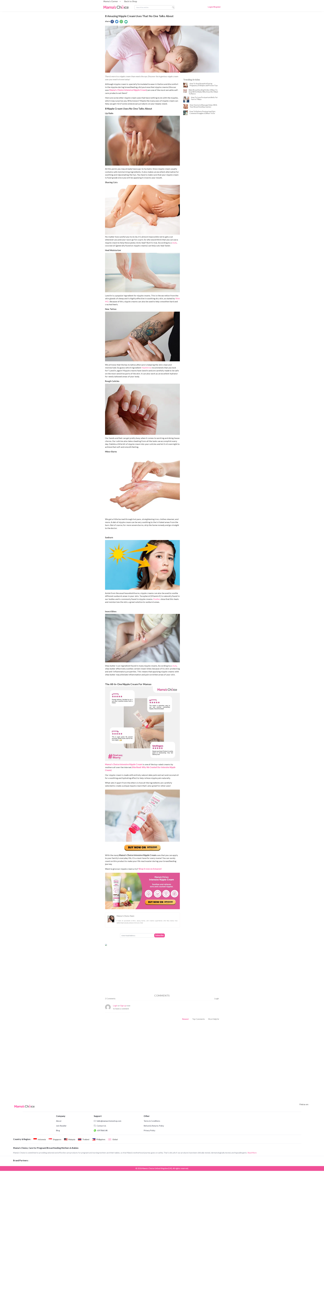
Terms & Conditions (152, 1121)
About (58, 1121)
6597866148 (102, 1130)
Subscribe (159, 935)
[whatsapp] (121, 22)
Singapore (57, 1139)
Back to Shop (130, 1)
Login (216, 998)
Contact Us (101, 1126)
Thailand (85, 1139)
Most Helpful (213, 1019)
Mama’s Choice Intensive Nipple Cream (123, 764)
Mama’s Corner (110, 1)
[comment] (126, 22)
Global (115, 1139)
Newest (185, 1019)
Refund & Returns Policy (154, 1126)
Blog (58, 1130)
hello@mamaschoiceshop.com (107, 1121)
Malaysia (71, 1139)
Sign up (123, 1006)
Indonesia (42, 1139)
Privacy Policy (149, 1130)
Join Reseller (61, 1126)
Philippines (100, 1139)
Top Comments (198, 1019)
